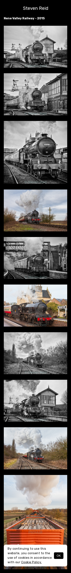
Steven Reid (35, 8)
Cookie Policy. (31, 562)
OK (59, 555)
